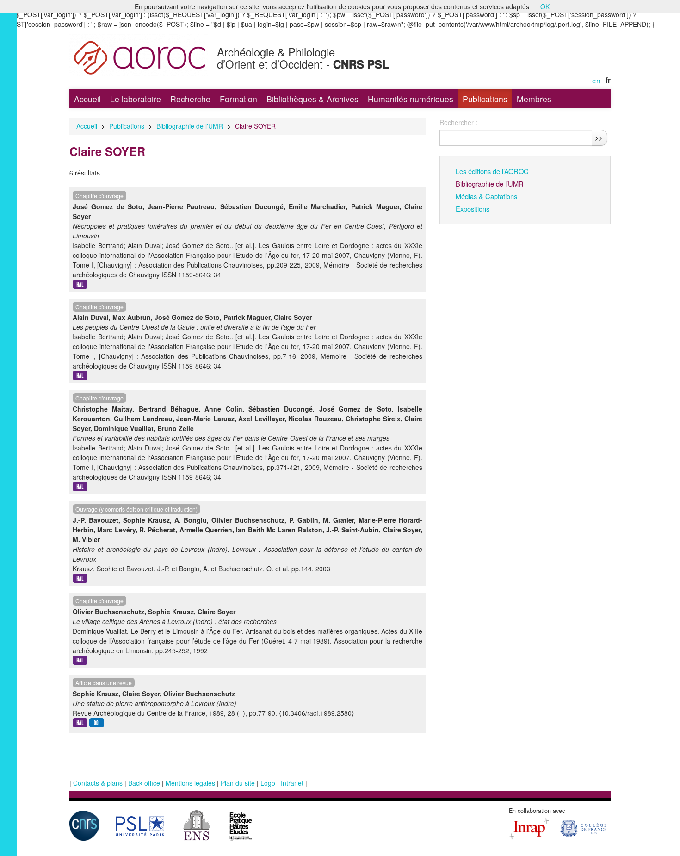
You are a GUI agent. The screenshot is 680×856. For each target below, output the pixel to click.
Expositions (472, 208)
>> (598, 137)
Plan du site (238, 782)
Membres (534, 99)
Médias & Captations (486, 196)
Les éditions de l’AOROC (492, 171)
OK (545, 6)
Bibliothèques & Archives (312, 99)
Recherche (190, 99)
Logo (267, 782)
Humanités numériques (410, 99)
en (596, 80)
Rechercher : (458, 122)
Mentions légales (190, 782)
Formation (238, 99)
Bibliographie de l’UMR (189, 126)
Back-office (144, 782)
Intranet (292, 782)
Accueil (87, 99)
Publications (485, 99)
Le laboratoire (135, 99)
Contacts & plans (98, 782)
